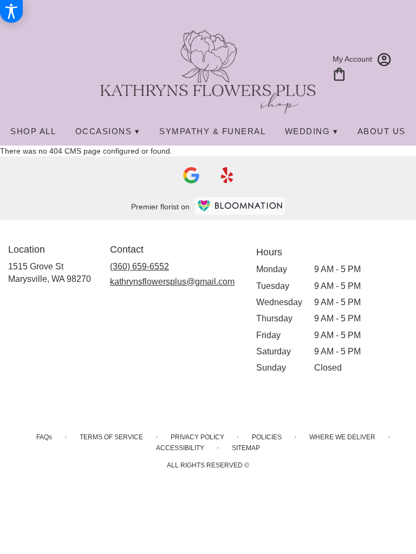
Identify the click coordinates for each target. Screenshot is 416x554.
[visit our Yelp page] (227, 175)
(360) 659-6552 (139, 266)
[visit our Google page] (191, 175)
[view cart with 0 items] (339, 73)
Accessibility (180, 448)
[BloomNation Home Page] (240, 206)
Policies (267, 437)
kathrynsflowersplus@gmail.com (172, 281)
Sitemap (246, 448)
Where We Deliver (342, 437)
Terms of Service (111, 437)
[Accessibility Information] (11, 11)
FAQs (44, 437)
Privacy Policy (197, 437)
